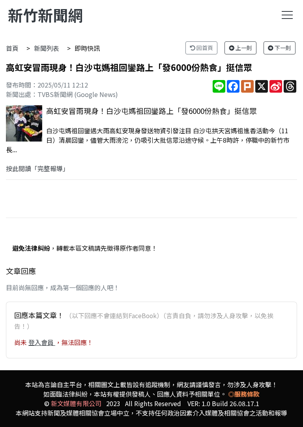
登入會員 (41, 342)
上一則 (243, 48)
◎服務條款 (244, 394)
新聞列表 (46, 48)
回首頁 (204, 48)
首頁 (12, 48)
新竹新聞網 (45, 15)
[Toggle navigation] (287, 15)
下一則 (282, 48)
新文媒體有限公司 (76, 403)
